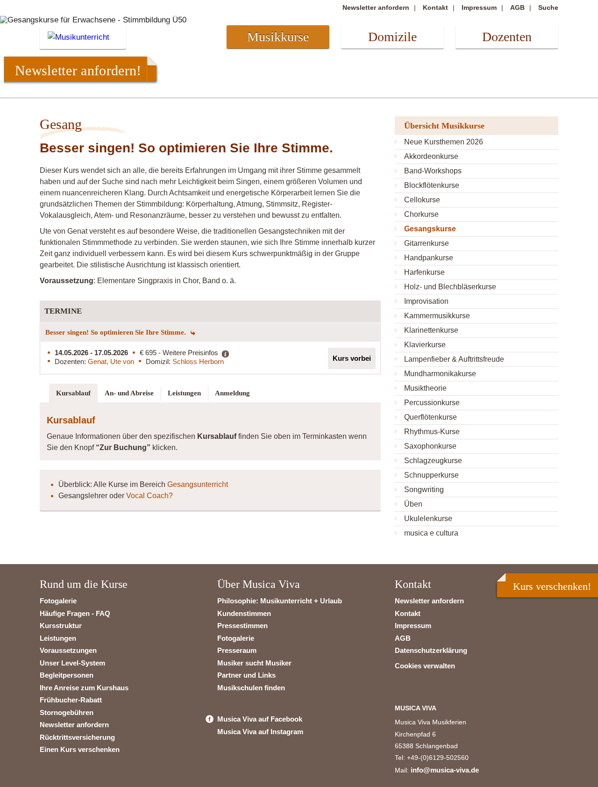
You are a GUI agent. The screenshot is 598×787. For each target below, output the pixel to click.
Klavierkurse (425, 345)
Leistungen (58, 638)
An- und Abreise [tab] (129, 393)
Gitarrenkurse (426, 243)
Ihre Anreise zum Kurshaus (84, 688)
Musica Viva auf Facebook (259, 719)
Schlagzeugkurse (433, 461)
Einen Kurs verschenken (80, 749)
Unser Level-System (72, 663)
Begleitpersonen (66, 675)
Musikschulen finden (251, 688)
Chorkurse (421, 214)
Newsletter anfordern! (78, 70)
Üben (413, 504)
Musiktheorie (425, 388)
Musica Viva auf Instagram (260, 732)
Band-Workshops (433, 171)
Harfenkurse (424, 272)
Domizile (392, 36)
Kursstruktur (61, 626)
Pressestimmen (242, 626)
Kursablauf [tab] (73, 393)
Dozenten (507, 36)
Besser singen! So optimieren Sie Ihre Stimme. (116, 332)
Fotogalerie (58, 601)
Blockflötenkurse (431, 185)
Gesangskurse (430, 229)
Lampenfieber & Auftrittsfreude (454, 359)
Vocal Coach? (149, 496)
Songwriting (424, 490)
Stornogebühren (66, 712)
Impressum (479, 7)
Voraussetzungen (68, 650)
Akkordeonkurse (431, 156)
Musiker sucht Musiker (254, 663)
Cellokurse (422, 200)
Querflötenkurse (430, 417)
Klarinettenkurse (431, 330)
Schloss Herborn (198, 361)
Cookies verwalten (425, 666)
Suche (548, 7)
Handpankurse (428, 258)
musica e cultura (431, 533)
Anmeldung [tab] (232, 393)
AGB (517, 7)
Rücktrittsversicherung (77, 737)
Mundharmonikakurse (440, 374)
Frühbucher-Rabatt (71, 700)
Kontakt (435, 7)
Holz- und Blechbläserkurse (450, 287)
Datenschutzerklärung (431, 650)
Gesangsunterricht (197, 484)
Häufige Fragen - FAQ (75, 613)
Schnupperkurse (431, 475)
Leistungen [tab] (184, 393)
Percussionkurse (432, 403)
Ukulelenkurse (428, 518)
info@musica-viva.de (445, 770)
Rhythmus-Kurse (432, 432)
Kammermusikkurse (437, 316)
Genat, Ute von (111, 361)
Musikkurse (278, 36)
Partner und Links (246, 675)
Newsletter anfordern (375, 7)
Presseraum (236, 650)
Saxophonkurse (430, 446)
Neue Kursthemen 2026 (443, 142)
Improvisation (426, 301)
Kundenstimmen (244, 613)
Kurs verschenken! (552, 586)
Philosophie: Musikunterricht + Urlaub (279, 601)
